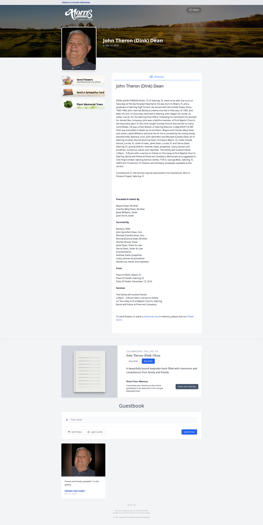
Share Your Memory (187, 386)
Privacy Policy (124, 513)
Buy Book (148, 361)
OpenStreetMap (134, 517)
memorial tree (151, 316)
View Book (133, 361)
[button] (83, 460)
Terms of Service (139, 513)
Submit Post (189, 432)
